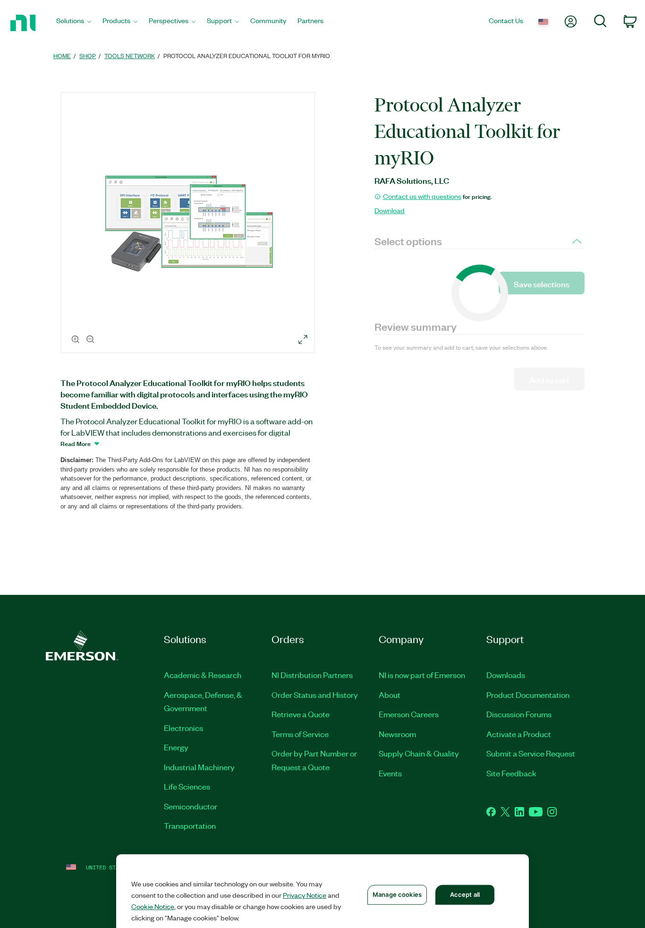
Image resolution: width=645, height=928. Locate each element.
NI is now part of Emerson (422, 675)
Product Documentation (527, 694)
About (389, 694)
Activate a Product (518, 734)
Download (389, 210)
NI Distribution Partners (312, 675)
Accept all (465, 894)
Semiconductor (190, 806)
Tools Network (129, 55)
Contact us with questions (422, 196)
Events (390, 773)
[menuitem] (74, 23)
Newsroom (397, 734)
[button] (189, 224)
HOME (62, 55)
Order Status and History (315, 694)
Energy (176, 747)
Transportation (190, 825)
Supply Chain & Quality (419, 753)
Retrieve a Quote (301, 714)
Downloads (505, 675)
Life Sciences (187, 786)
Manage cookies (397, 894)
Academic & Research (202, 675)
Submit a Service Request (530, 753)
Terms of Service (300, 734)
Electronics (183, 727)
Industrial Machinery (199, 767)
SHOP (87, 55)
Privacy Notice (304, 895)
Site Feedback (511, 773)
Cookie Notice (152, 906)
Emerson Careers (409, 714)
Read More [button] (75, 443)
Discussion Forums (519, 714)
